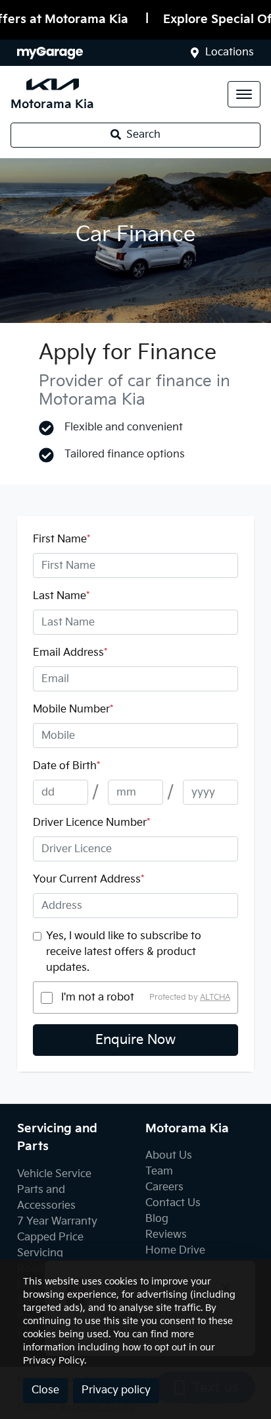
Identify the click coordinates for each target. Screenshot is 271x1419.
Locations (229, 52)
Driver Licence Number (91, 823)
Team (159, 1171)
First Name (61, 539)
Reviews (166, 1235)
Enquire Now (135, 1040)
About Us (168, 1155)
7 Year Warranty (57, 1221)
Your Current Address (88, 879)
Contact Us (173, 1203)
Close (45, 1390)
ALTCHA (215, 997)
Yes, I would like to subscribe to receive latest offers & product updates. (123, 952)
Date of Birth (66, 766)
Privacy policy (116, 1390)
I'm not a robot (97, 997)
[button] (244, 94)
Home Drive (175, 1250)
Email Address (70, 653)
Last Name (61, 596)
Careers (164, 1187)
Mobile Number (73, 709)
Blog (156, 1219)
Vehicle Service (54, 1174)
